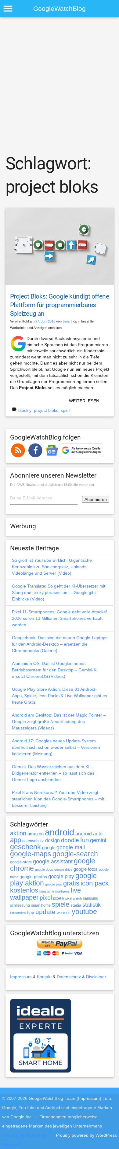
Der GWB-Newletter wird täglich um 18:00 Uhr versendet (52, 485)
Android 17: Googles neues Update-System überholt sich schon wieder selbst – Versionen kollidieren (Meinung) (56, 747)
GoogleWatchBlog (59, 8)
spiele (60, 904)
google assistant (53, 861)
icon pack (95, 883)
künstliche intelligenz (54, 891)
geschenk (25, 847)
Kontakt (44, 976)
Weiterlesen (84, 400)
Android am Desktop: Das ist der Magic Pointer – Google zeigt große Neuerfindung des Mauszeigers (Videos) (59, 721)
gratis (71, 883)
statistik (91, 905)
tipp (30, 912)
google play (61, 876)
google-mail (70, 847)
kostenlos (24, 890)
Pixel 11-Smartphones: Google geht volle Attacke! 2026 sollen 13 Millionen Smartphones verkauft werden (59, 618)
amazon (35, 833)
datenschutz (33, 840)
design (52, 840)
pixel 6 (58, 898)
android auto (89, 833)
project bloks (46, 410)
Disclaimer (96, 976)
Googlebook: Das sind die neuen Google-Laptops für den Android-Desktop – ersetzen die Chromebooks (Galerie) (59, 644)
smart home (41, 905)
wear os (63, 912)
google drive (63, 869)
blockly (24, 410)
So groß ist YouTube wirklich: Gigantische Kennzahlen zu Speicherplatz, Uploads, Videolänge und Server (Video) (52, 567)
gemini (98, 840)
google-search (75, 854)
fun (84, 840)
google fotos (86, 869)
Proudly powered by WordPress (86, 1135)
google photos (33, 876)
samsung (90, 898)
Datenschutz (69, 976)
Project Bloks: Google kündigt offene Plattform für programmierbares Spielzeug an (59, 305)
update (45, 911)
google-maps (30, 854)
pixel (46, 897)
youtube (84, 912)
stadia (75, 905)
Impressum (21, 976)
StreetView (18, 913)
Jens (66, 321)
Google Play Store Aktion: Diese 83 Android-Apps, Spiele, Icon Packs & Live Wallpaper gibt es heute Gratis (59, 696)
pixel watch (73, 898)
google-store (21, 862)
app (15, 840)
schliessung (20, 905)
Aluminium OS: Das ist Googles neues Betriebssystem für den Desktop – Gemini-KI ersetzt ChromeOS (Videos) (55, 670)
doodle (70, 840)
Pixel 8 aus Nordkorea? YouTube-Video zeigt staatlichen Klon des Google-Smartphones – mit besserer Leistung (58, 799)
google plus (53, 884)
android (59, 832)
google (48, 847)
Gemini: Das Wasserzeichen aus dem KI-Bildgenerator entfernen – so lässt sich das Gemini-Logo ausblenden (53, 773)
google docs (44, 869)
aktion (18, 833)
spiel (65, 410)
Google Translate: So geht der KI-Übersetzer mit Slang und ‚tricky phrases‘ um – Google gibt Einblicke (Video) (58, 592)
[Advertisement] (59, 85)
